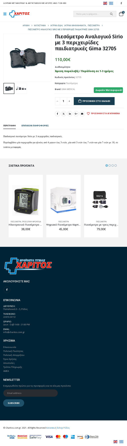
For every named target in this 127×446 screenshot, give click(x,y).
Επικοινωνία (9, 347)
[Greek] (111, 3)
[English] (105, 3)
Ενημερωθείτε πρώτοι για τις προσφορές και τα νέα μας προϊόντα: (37, 385)
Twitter (63, 113)
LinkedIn (69, 113)
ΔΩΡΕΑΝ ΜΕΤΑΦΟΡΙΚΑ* (14, 3)
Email (82, 113)
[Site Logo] (19, 14)
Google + (76, 113)
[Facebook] (121, 3)
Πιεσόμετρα (72, 83)
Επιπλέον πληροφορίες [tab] (35, 125)
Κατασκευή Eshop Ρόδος (58, 427)
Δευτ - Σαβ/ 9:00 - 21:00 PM (16, 324)
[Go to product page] (26, 200)
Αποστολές (9, 363)
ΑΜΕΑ (6, 370)
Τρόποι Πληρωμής (12, 366)
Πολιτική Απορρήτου (13, 355)
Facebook (57, 113)
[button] (6, 14)
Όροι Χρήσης (10, 359)
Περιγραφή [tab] (9, 125)
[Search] (111, 14)
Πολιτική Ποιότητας (13, 351)
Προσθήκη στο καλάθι (96, 101)
